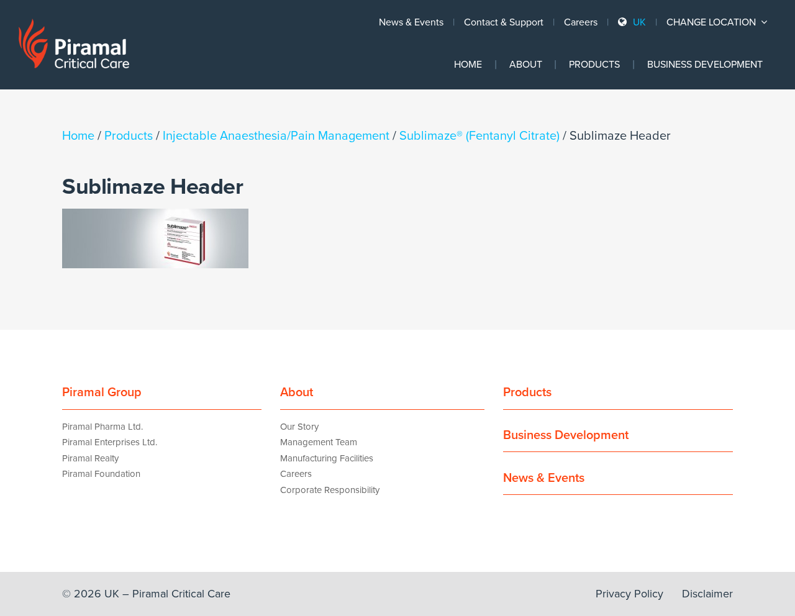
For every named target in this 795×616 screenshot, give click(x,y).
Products (594, 64)
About (525, 64)
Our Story (299, 426)
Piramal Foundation (101, 473)
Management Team (318, 442)
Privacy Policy (629, 593)
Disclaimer (707, 593)
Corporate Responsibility (329, 490)
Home (468, 64)
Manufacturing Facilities (326, 458)
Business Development (705, 64)
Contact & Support (503, 22)
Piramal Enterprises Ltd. (109, 442)
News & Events (411, 22)
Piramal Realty (90, 458)
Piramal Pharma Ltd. (102, 426)
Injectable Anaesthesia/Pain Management (276, 136)
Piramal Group (102, 392)
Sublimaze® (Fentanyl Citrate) (479, 136)
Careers (580, 22)
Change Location (712, 22)
